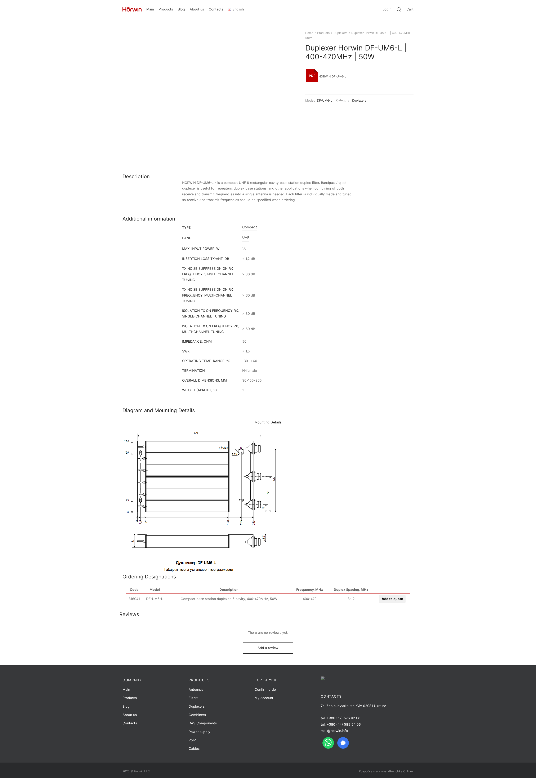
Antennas (196, 689)
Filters (193, 698)
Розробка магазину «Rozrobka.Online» (386, 771)
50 (244, 248)
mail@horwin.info (334, 731)
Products (166, 9)
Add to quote (392, 599)
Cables (194, 748)
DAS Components (203, 723)
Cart (410, 9)
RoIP (192, 740)
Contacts (216, 9)
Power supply (199, 732)
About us (197, 9)
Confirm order (266, 689)
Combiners (197, 715)
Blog (181, 9)
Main (150, 9)
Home (309, 33)
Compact (249, 227)
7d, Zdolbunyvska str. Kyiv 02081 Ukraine (353, 706)
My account (264, 698)
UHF (245, 237)
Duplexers (340, 33)
